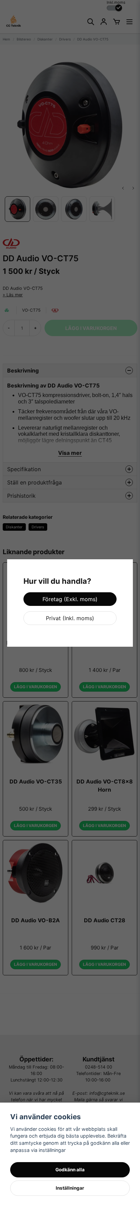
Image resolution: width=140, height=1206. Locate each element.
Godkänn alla (70, 1169)
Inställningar (70, 1188)
